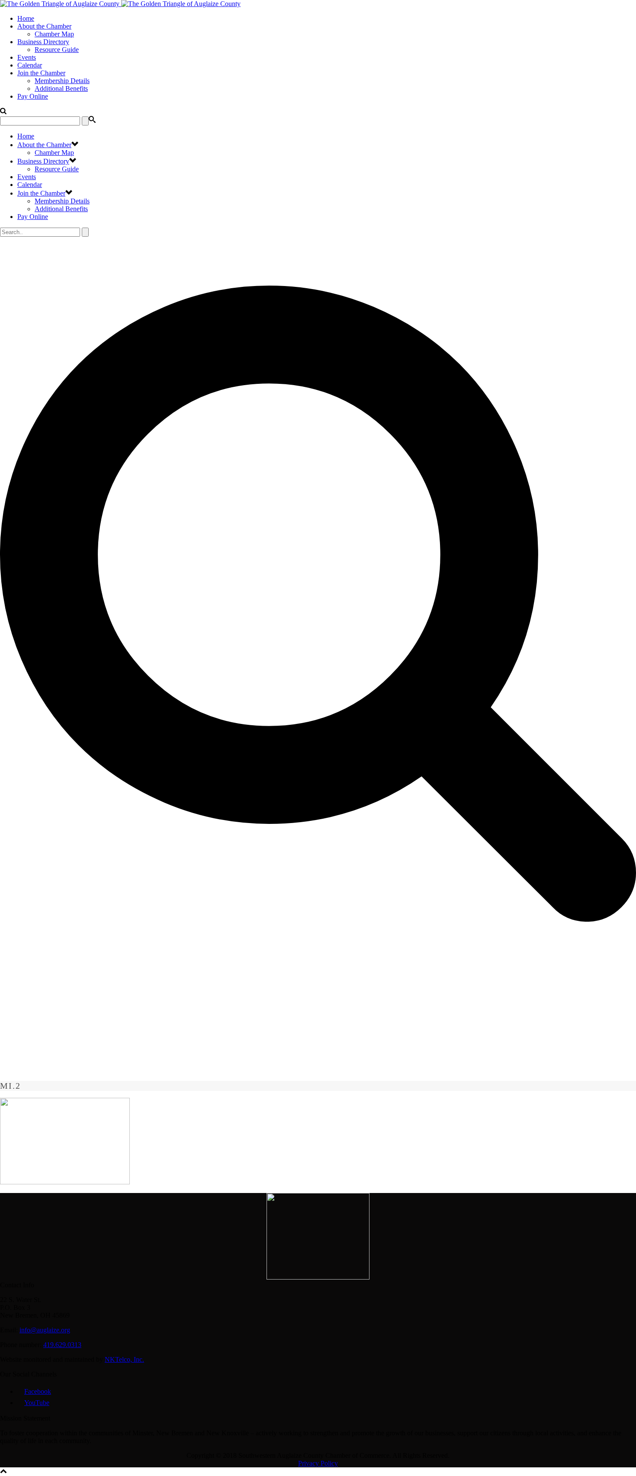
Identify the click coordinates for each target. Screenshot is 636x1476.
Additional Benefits (61, 88)
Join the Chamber (41, 73)
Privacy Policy (318, 1463)
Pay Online (32, 96)
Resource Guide (57, 49)
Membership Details (62, 80)
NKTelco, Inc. (124, 1359)
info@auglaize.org (44, 1330)
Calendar (29, 65)
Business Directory (43, 41)
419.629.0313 (62, 1344)
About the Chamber (44, 26)
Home (25, 18)
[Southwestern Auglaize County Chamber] (120, 3)
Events (26, 57)
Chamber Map (54, 34)
